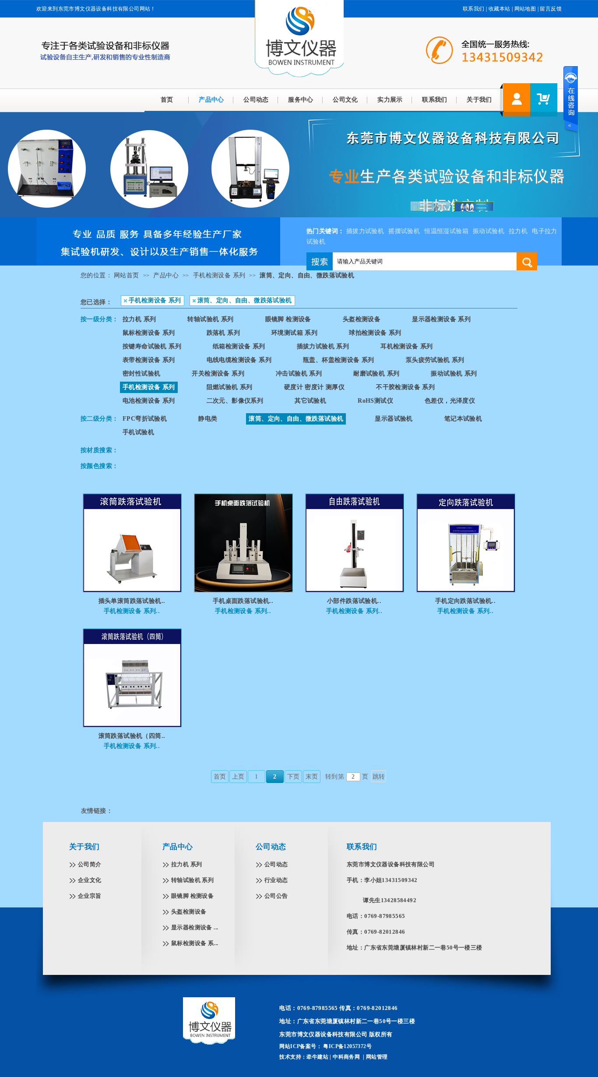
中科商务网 (346, 1057)
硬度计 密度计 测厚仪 (314, 387)
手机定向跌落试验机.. (465, 601)
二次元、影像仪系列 (235, 400)
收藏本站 (499, 9)
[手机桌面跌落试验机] (243, 590)
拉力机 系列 (139, 319)
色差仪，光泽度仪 (450, 400)
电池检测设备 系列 (149, 400)
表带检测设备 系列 (149, 360)
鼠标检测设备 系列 (149, 332)
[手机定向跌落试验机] (466, 590)
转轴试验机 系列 (210, 319)
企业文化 (90, 880)
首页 (167, 99)
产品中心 (211, 99)
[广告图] (158, 264)
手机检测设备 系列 (219, 275)
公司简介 (90, 864)
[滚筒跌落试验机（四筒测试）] (132, 725)
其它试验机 (310, 400)
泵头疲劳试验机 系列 (435, 360)
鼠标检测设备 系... (194, 943)
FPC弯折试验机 (145, 418)
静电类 (207, 418)
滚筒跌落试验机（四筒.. (131, 736)
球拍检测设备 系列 (375, 332)
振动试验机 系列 (454, 373)
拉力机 (518, 231)
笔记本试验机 (463, 418)
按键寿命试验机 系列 (152, 346)
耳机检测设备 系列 (406, 346)
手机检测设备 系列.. (132, 611)
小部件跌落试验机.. (354, 601)
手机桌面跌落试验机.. (243, 601)
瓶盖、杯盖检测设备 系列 (338, 360)
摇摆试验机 (404, 231)
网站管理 (377, 1057)
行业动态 (276, 880)
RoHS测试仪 (375, 400)
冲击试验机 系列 (299, 373)
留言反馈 (551, 9)
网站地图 (525, 9)
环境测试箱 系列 (294, 332)
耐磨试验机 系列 (376, 373)
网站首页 (126, 275)
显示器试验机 (393, 418)
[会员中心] (516, 100)
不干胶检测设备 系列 (405, 387)
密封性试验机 (141, 373)
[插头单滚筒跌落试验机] (132, 590)
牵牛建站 (317, 1057)
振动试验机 (488, 231)
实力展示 (390, 99)
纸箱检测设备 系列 (239, 346)
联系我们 (474, 9)
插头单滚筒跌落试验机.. (131, 601)
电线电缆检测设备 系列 (239, 360)
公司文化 (345, 99)
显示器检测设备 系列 (441, 319)
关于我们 (479, 99)
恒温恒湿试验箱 (446, 231)
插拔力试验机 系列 (323, 346)
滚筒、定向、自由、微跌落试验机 (307, 275)
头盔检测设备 (361, 319)
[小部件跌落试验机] (355, 590)
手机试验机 (138, 432)
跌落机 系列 (223, 332)
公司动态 (256, 99)
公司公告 (276, 896)
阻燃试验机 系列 (230, 387)
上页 (238, 776)
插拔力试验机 (365, 231)
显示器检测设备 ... (194, 927)
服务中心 (300, 99)
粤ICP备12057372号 (347, 1046)
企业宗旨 (90, 896)
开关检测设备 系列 (218, 373)
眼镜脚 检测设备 (288, 319)
